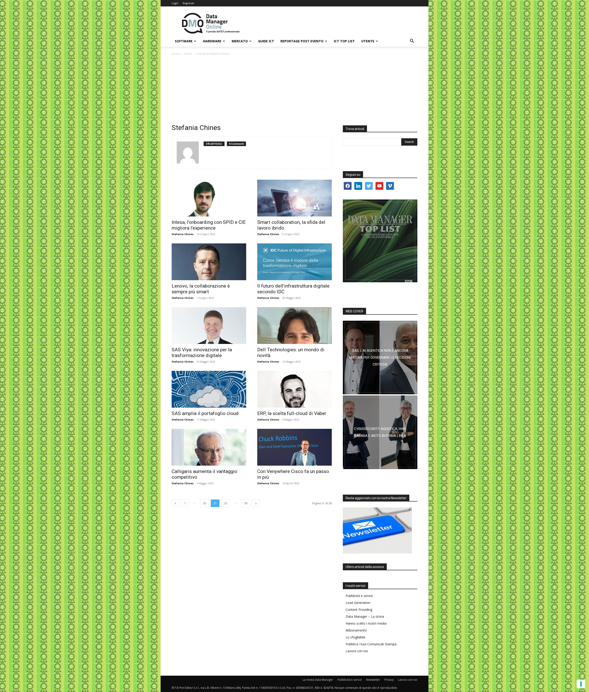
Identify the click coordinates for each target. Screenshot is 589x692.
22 (225, 503)
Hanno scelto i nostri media (366, 623)
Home (176, 54)
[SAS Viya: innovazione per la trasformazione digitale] (209, 325)
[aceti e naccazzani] (380, 432)
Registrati (188, 3)
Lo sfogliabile (355, 637)
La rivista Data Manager (318, 680)
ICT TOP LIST (344, 41)
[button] (411, 41)
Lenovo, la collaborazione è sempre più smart (201, 288)
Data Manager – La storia (365, 616)
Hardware (212, 41)
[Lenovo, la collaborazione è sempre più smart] (209, 261)
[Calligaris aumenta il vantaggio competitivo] (209, 447)
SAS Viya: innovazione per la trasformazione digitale (202, 352)
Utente (367, 41)
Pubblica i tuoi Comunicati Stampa (371, 644)
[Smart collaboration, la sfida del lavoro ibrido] (294, 198)
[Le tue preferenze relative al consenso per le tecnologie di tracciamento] (581, 684)
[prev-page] (175, 503)
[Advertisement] (294, 91)
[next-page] (256, 503)
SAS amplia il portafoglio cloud (205, 413)
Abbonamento (356, 630)
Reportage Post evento (301, 41)
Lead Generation (358, 602)
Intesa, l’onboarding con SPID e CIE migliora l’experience (209, 225)
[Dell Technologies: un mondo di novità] (294, 325)
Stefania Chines (182, 234)
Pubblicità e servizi (359, 596)
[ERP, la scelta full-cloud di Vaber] (294, 389)
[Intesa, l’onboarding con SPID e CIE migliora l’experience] (209, 198)
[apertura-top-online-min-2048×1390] (380, 240)
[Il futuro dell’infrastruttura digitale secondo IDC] (294, 261)
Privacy (389, 680)
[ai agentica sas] (380, 357)
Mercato (240, 41)
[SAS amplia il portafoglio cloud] (209, 389)
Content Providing (359, 609)
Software (184, 41)
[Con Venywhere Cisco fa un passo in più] (294, 447)
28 (245, 503)
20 (204, 503)
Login (175, 3)
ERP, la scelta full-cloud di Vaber (291, 413)
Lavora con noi (357, 651)
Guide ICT (266, 41)
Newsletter (373, 680)
